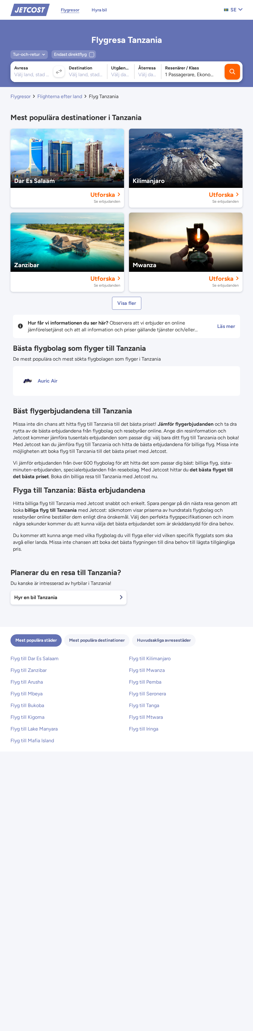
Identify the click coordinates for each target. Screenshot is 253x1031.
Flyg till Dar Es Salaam (34, 658)
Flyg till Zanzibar (28, 670)
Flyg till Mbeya (26, 694)
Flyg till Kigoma (27, 717)
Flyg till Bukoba (27, 705)
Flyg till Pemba (145, 682)
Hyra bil (99, 10)
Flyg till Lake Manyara (34, 729)
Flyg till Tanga (144, 705)
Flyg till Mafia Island (32, 740)
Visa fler (126, 303)
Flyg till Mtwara (146, 717)
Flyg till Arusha (26, 682)
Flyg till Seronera (147, 694)
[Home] (30, 9)
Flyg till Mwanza (147, 670)
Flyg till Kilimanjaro (150, 658)
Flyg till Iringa (143, 729)
